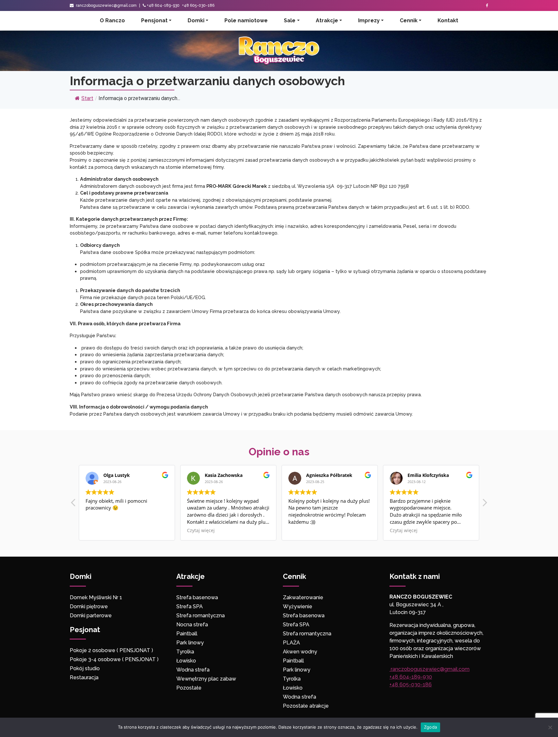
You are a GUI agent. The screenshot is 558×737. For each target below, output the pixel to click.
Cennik (409, 20)
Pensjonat (154, 20)
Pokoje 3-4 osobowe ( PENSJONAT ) (114, 659)
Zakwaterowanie (303, 597)
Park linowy (190, 643)
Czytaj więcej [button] (201, 530)
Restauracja (84, 677)
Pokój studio (85, 668)
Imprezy (369, 20)
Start (87, 98)
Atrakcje (327, 20)
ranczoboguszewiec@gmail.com (106, 5)
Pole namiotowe (246, 20)
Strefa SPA (189, 606)
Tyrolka (185, 652)
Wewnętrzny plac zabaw (206, 679)
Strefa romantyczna (200, 615)
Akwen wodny (300, 652)
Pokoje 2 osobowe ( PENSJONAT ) (111, 650)
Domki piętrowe (89, 606)
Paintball (186, 634)
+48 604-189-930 (163, 5)
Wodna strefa (193, 670)
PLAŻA (291, 643)
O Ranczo (112, 20)
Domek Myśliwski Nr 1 (96, 597)
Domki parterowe (91, 615)
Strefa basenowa (197, 597)
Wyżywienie (297, 606)
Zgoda (430, 727)
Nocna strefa (192, 624)
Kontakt (448, 20)
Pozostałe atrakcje (306, 706)
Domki (196, 20)
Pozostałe (189, 688)
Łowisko (186, 661)
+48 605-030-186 (198, 5)
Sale (289, 20)
